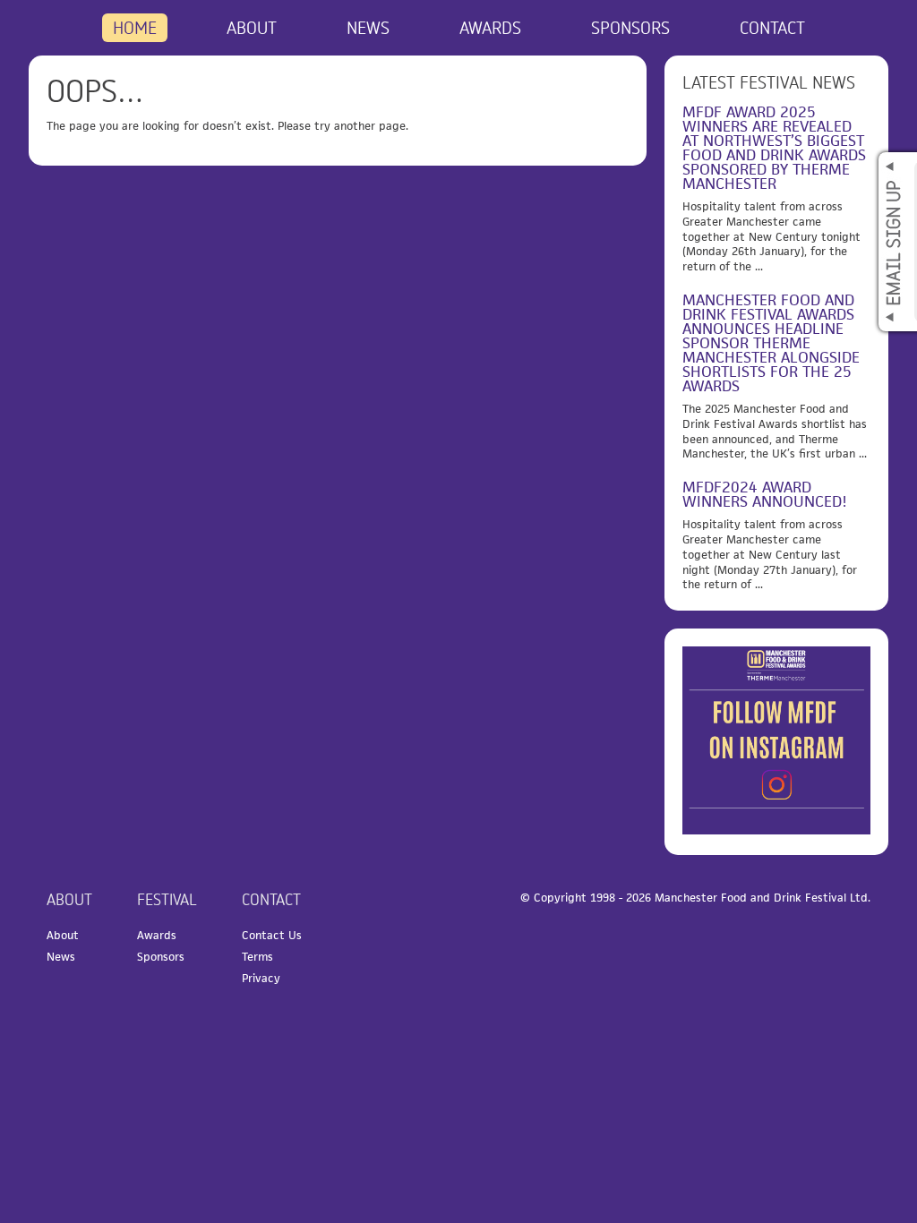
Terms (257, 956)
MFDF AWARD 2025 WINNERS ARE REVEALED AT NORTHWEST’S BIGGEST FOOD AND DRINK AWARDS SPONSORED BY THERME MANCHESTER (774, 147)
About (252, 27)
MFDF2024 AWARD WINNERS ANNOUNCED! (764, 494)
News (368, 27)
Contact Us (272, 935)
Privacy (261, 978)
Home (135, 27)
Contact (772, 27)
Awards (490, 27)
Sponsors (630, 27)
